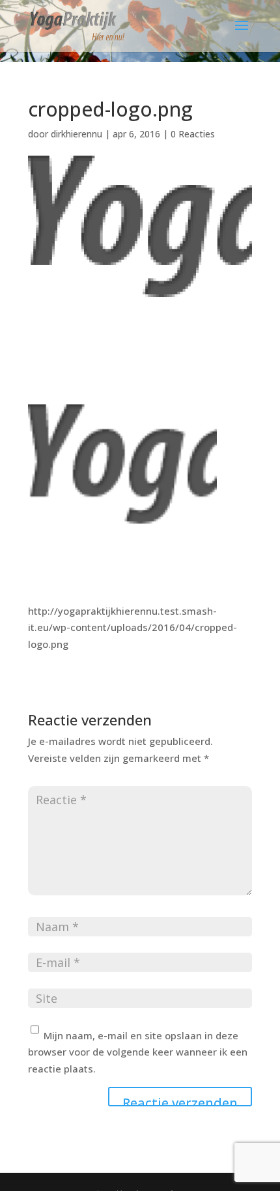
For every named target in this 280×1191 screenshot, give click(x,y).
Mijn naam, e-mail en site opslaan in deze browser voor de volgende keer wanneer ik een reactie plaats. (137, 1052)
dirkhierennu (76, 134)
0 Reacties (193, 134)
